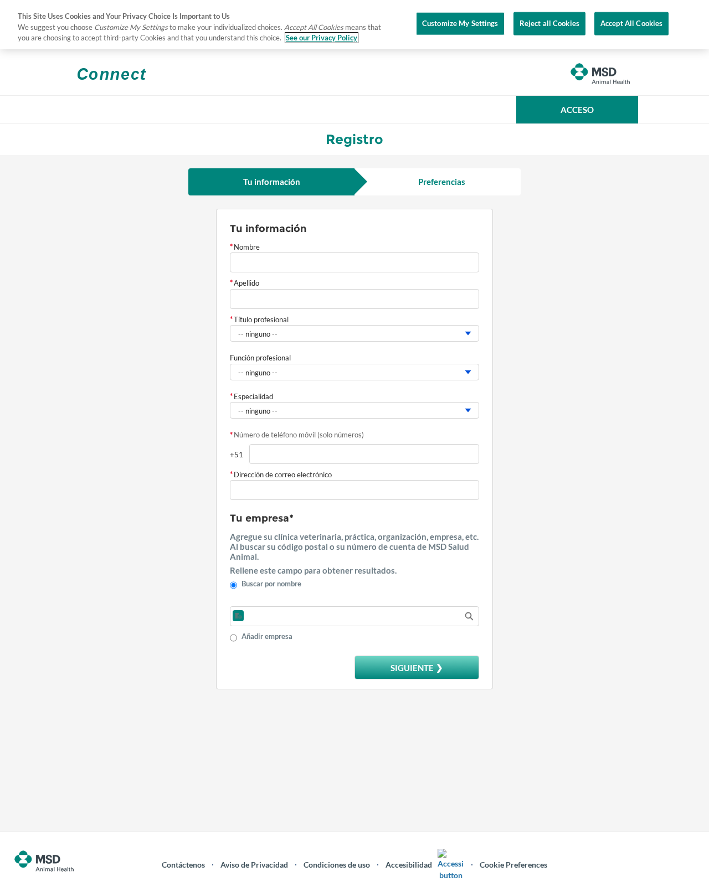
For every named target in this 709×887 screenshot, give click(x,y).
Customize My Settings (460, 23)
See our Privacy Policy (321, 37)
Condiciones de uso (337, 864)
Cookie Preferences (513, 864)
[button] (577, 109)
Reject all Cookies (549, 23)
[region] (354, 24)
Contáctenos (183, 864)
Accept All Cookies (631, 23)
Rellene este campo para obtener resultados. (313, 570)
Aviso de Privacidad (254, 864)
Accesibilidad (409, 864)
